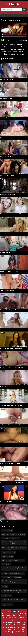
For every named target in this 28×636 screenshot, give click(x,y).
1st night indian (6, 564)
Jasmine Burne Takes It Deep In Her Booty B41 (14, 568)
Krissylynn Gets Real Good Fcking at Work (13, 573)
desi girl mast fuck (7, 605)
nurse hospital (6, 577)
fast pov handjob (6, 595)
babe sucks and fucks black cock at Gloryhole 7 (13, 600)
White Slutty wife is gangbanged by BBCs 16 (13, 534)
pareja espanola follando (8, 553)
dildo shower (16, 538)
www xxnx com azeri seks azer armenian (13, 560)
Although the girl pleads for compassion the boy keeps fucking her (14, 548)
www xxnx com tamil (7, 556)
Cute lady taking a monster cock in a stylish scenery (14, 581)
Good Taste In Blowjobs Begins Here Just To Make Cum (14, 542)
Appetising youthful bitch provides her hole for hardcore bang (14, 591)
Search (24, 9)
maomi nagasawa (16, 577)
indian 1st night (6, 538)
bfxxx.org (14, 633)
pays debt (4, 586)
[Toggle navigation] (14, 16)
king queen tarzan (7, 530)
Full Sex (13, 4)
